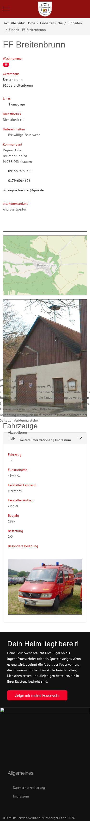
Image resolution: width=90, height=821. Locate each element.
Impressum (63, 440)
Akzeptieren (17, 432)
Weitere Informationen (35, 440)
